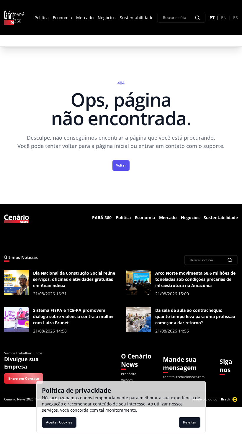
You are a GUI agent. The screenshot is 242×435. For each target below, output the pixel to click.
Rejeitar (189, 422)
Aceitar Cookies (59, 422)
